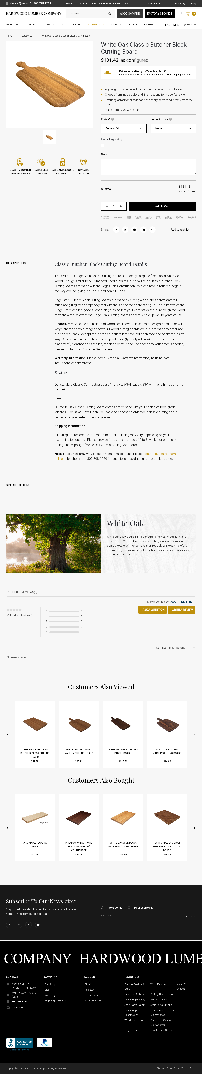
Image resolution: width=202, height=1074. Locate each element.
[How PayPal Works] (44, 1042)
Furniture (75, 25)
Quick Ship (189, 25)
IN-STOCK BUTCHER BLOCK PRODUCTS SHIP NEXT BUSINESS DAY (96, 3)
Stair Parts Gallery (134, 1004)
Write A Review (182, 609)
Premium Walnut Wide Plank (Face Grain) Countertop (78, 846)
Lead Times (171, 24)
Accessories (150, 25)
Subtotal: (106, 188)
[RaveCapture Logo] (182, 602)
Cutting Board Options (162, 994)
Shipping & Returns (55, 1000)
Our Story (180, 3)
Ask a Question (153, 609)
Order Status (92, 995)
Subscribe (190, 916)
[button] (8, 734)
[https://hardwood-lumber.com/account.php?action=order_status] (180, 13)
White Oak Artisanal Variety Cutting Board (79, 751)
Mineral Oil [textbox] (112, 128)
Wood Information (134, 1020)
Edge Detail (130, 1030)
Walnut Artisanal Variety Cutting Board (167, 751)
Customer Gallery (134, 994)
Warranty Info (52, 995)
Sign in (88, 984)
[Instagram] (19, 925)
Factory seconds (159, 13)
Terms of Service (189, 1068)
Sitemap (160, 1068)
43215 (187, 75)
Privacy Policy (173, 1068)
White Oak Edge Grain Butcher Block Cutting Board (34, 753)
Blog (193, 3)
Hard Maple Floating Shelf (35, 844)
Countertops (13, 25)
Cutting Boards (95, 25)
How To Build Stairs (161, 1030)
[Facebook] (9, 925)
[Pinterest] (28, 925)
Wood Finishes (158, 984)
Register (89, 989)
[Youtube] (38, 925)
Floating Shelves (54, 25)
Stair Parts (32, 25)
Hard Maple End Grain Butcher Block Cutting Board (167, 846)
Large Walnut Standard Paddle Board (123, 751)
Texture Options (158, 999)
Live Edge (132, 25)
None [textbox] (158, 128)
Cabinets (116, 25)
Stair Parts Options (161, 1004)
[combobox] (124, 128)
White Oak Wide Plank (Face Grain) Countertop (123, 844)
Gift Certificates (93, 1000)
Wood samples (130, 13)
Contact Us (154, 3)
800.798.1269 (42, 3)
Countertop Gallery (134, 999)
